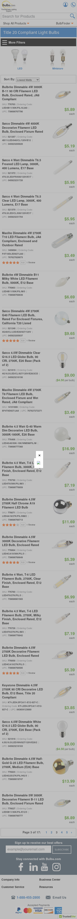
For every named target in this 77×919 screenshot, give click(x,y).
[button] (39, 454)
